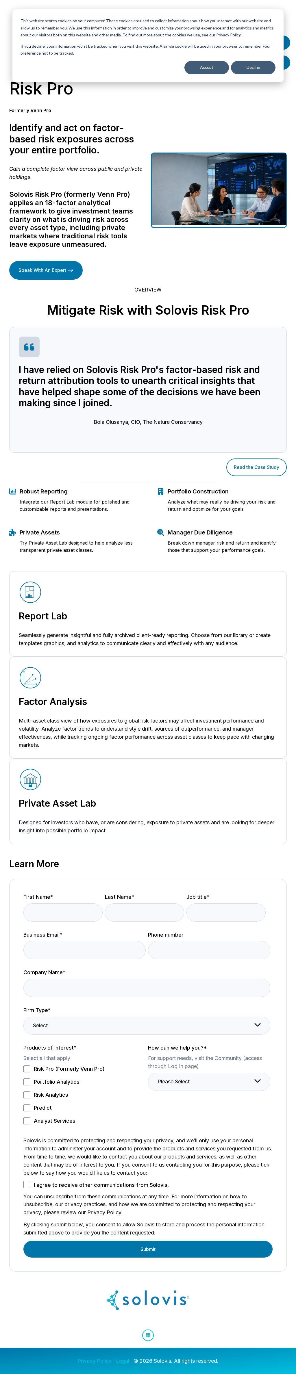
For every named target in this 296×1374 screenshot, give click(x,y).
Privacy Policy (94, 1361)
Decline (253, 67)
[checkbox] (84, 1095)
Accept (206, 67)
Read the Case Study (256, 467)
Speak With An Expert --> (45, 270)
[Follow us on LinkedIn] (148, 1335)
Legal (122, 1361)
